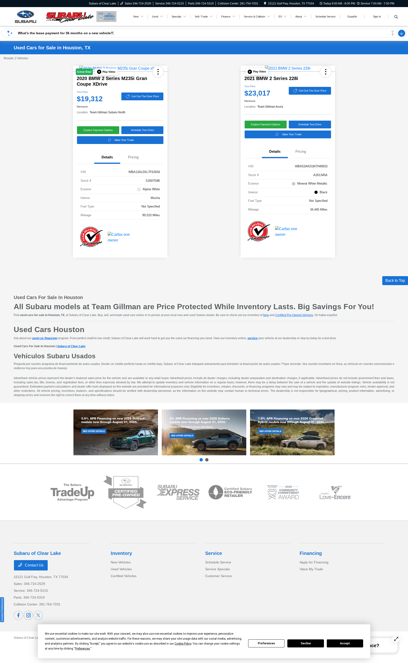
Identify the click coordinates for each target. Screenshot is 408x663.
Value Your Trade (124, 140)
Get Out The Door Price (145, 96)
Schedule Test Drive (142, 130)
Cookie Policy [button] (182, 643)
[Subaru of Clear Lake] (54, 16)
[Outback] (115, 432)
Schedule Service (218, 562)
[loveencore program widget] (335, 492)
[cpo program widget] (125, 492)
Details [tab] (107, 157)
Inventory (121, 553)
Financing (311, 553)
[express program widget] (178, 492)
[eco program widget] (230, 492)
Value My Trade (311, 569)
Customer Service (218, 576)
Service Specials (217, 569)
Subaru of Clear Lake (71, 346)
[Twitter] (38, 615)
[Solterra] (204, 432)
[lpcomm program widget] (283, 492)
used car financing (44, 338)
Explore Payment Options (98, 130)
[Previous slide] (201, 459)
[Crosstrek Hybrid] (292, 432)
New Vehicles (121, 562)
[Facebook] (18, 615)
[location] (265, 3)
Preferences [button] (82, 648)
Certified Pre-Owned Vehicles (294, 315)
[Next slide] (206, 459)
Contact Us (33, 565)
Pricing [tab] (133, 157)
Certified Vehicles (123, 576)
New (266, 315)
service (252, 338)
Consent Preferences (2, 609)
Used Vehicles (121, 569)
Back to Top (395, 281)
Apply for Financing (314, 562)
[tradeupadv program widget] (72, 492)
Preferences (266, 643)
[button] (106, 71)
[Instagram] (28, 615)
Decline (306, 643)
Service (213, 553)
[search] (396, 17)
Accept (345, 643)
